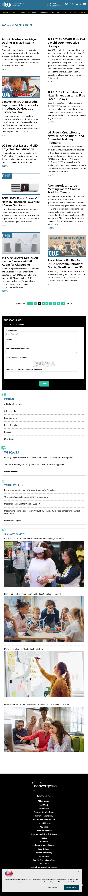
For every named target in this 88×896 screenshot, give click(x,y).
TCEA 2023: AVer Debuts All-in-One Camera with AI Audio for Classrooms (20, 261)
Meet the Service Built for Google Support (22, 503)
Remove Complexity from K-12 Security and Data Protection (30, 490)
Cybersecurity (10, 411)
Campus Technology (44, 815)
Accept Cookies (71, 887)
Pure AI (44, 837)
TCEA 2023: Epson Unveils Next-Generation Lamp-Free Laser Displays (66, 95)
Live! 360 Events (44, 823)
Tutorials (21, 12)
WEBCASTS (11, 452)
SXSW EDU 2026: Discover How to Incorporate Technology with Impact (34, 538)
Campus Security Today (44, 812)
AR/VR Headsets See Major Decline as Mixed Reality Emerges (19, 42)
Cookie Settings (52, 887)
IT (70, 12)
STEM (52, 12)
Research (44, 12)
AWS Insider (44, 808)
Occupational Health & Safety (44, 834)
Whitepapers (13, 485)
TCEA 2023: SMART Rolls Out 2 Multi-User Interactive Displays (66, 42)
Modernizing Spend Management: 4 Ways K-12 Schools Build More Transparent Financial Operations (42, 512)
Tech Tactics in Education (44, 860)
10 (63, 303)
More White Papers (12, 520)
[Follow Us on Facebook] (70, 4)
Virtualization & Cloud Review (44, 867)
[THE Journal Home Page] (14, 4)
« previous (20, 303)
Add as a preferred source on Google (55, 5)
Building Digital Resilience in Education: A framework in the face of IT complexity (38, 457)
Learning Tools (10, 418)
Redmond (44, 841)
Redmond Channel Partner (44, 845)
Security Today (44, 849)
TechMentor (44, 856)
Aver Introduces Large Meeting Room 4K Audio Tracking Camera (64, 188)
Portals (10, 399)
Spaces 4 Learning (44, 852)
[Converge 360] (44, 786)
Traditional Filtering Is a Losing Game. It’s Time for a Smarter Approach (34, 464)
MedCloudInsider (44, 830)
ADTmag (44, 804)
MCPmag (44, 826)
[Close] (78, 871)
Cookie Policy (72, 882)
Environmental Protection (44, 819)
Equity (64, 12)
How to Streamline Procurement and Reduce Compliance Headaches (33, 594)
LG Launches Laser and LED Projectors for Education (20, 147)
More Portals (9, 439)
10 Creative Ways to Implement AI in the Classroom (26, 497)
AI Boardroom (44, 801)
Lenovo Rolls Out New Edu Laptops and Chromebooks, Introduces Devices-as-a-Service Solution (20, 106)
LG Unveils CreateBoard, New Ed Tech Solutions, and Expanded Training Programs (66, 137)
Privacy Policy (24, 357)
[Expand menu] (85, 4)
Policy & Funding (11, 425)
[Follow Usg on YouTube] (77, 4)
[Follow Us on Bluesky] (66, 4)
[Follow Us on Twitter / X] (73, 4)
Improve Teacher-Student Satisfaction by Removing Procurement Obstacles (36, 704)
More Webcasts (11, 471)
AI (58, 12)
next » (69, 303)
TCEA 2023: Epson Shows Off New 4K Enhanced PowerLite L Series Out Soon (21, 201)
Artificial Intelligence (13, 404)
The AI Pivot (44, 863)
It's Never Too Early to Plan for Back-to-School (23, 649)
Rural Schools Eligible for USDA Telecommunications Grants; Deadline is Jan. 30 (65, 263)
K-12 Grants (32, 12)
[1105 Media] (44, 796)
